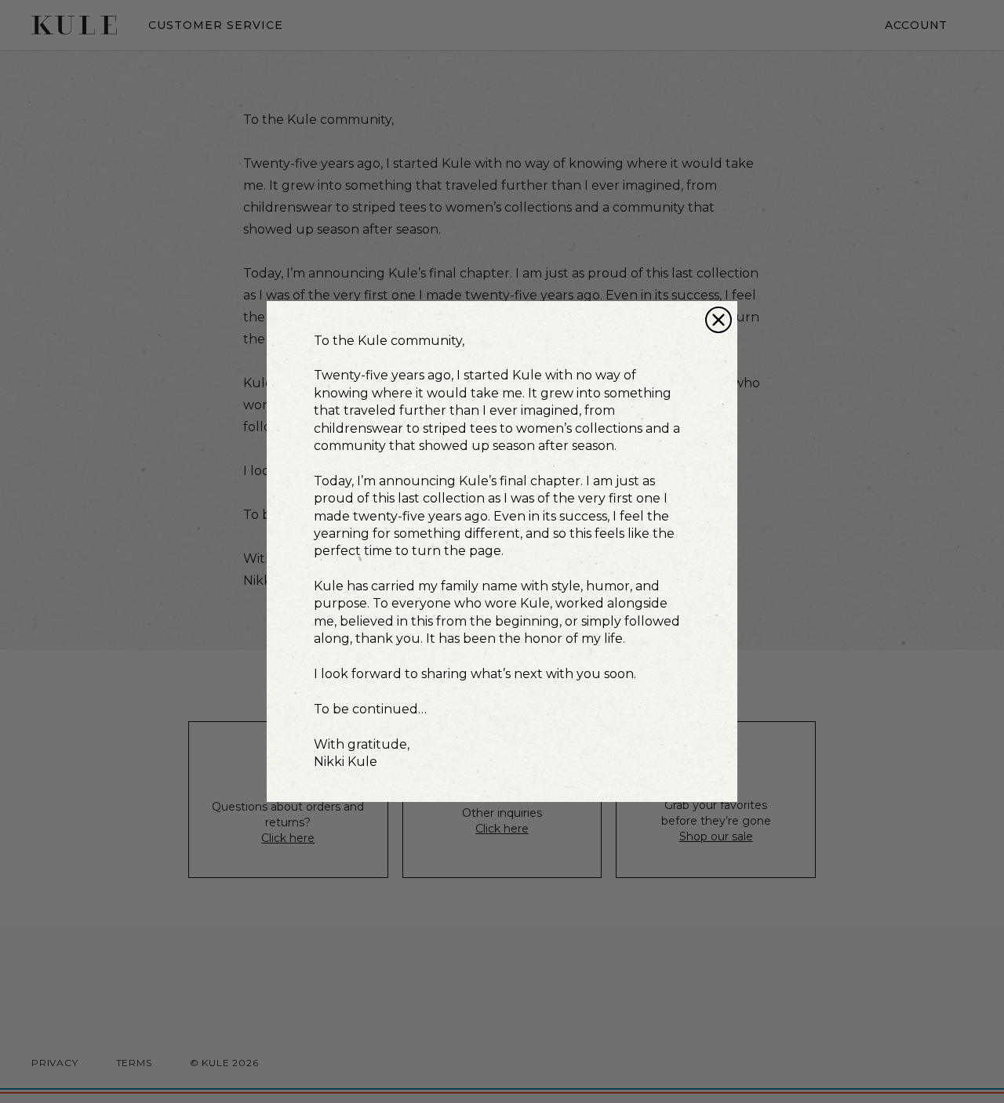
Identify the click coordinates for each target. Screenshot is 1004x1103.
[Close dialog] (718, 319)
